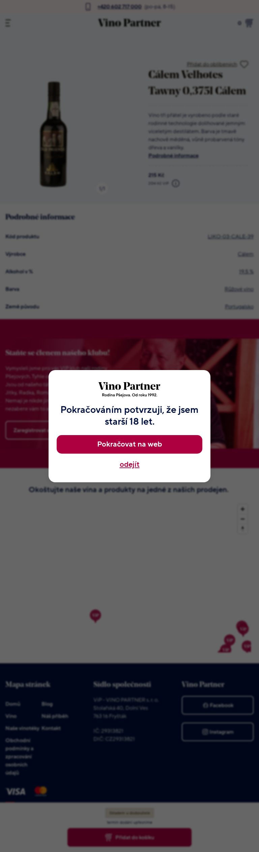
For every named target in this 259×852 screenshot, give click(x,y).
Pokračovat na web (129, 444)
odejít (130, 464)
